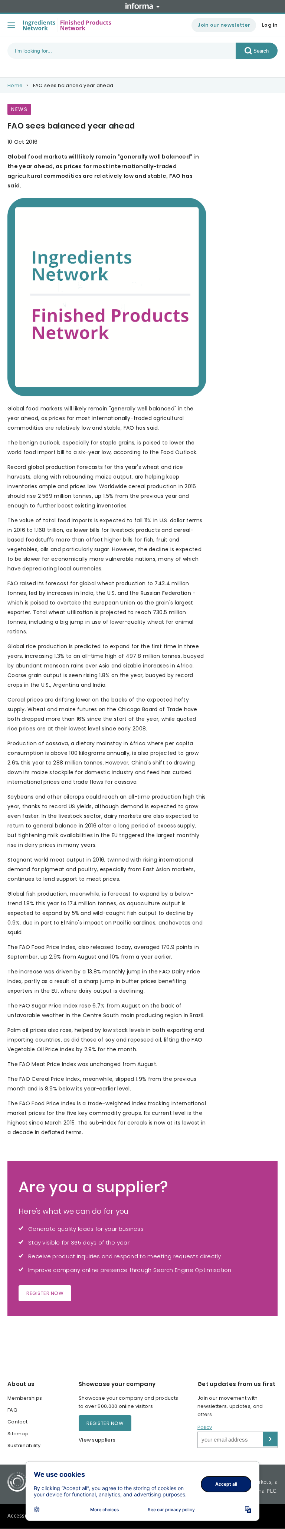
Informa (142, 6)
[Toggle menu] (11, 25)
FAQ (12, 1409)
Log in (270, 25)
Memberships (24, 1398)
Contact (17, 1421)
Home (15, 85)
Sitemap (18, 1433)
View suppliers (97, 1439)
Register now (44, 1293)
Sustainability (23, 1445)
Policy (204, 1427)
